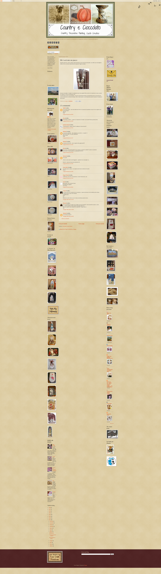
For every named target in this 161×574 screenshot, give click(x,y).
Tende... (54, 456)
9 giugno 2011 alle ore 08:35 (68, 187)
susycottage (109, 403)
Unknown (65, 131)
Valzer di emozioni (109, 325)
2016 (50, 511)
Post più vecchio (100, 223)
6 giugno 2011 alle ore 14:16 (68, 152)
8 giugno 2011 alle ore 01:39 (68, 178)
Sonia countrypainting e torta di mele (110, 370)
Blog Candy (54, 445)
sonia (64, 181)
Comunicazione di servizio (52, 535)
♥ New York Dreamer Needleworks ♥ (110, 357)
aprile (51, 542)
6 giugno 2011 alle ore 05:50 (68, 114)
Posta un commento (65, 218)
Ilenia (64, 148)
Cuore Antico (65, 167)
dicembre (51, 521)
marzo (51, 544)
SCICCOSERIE (110, 345)
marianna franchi (66, 124)
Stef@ (64, 108)
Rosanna (64, 203)
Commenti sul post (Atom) (67, 226)
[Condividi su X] (78, 101)
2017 (50, 509)
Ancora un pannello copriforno (54, 469)
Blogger (85, 565)
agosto (51, 528)
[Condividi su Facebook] (79, 101)
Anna (64, 118)
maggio (51, 540)
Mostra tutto (112, 423)
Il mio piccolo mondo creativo (109, 392)
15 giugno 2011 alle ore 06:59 (68, 216)
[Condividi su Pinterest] (80, 101)
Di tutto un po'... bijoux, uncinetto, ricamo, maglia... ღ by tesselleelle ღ (109, 384)
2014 (50, 514)
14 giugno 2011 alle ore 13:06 (68, 209)
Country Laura (109, 335)
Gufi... (54, 480)
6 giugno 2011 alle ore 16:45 (68, 163)
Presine (54, 491)
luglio (51, 529)
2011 (50, 519)
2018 (50, 507)
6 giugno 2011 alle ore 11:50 (68, 144)
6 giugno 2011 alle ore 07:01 (68, 127)
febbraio (51, 545)
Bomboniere (51, 533)
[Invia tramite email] (75, 101)
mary (50, 116)
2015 (50, 512)
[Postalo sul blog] (77, 101)
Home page (81, 223)
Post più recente (63, 223)
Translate (56, 53)
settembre (52, 526)
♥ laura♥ (64, 190)
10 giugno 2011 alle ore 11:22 (68, 199)
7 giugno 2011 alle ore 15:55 (68, 171)
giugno (51, 531)
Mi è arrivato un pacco (52, 538)
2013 (50, 516)
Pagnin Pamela (66, 175)
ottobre (51, 524)
